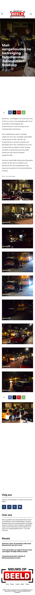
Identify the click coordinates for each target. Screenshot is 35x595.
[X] (14, 112)
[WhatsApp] (23, 112)
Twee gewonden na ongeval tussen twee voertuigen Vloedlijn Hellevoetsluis (17, 551)
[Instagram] (9, 507)
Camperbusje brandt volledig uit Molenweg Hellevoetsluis (13, 557)
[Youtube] (20, 507)
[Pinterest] (19, 112)
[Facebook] (10, 112)
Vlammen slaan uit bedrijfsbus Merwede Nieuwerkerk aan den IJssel (16, 544)
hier (23, 528)
